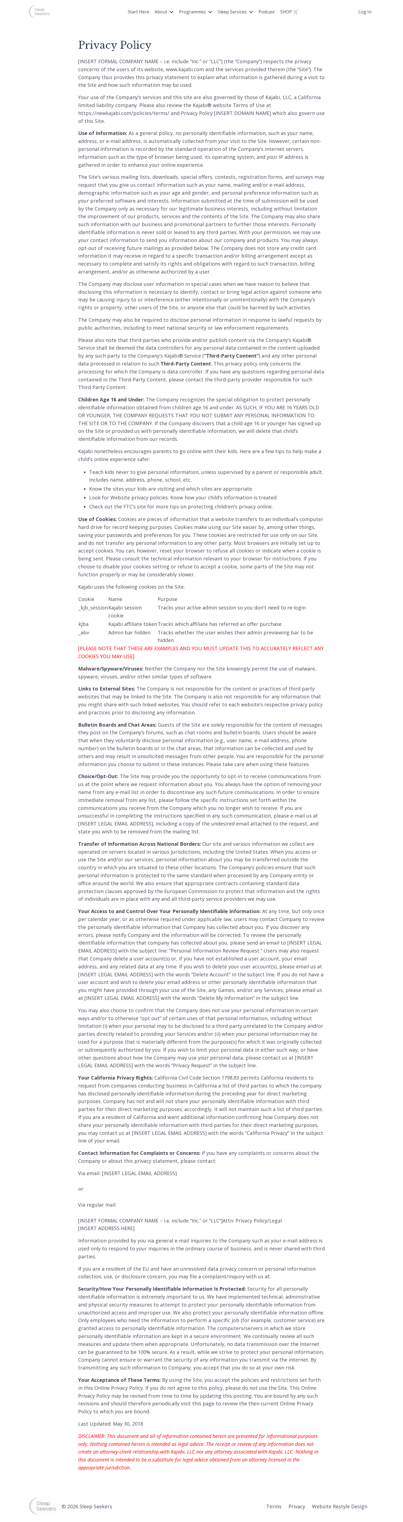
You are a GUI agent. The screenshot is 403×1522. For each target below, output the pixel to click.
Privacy (296, 1506)
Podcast (267, 12)
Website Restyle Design (339, 1506)
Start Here (138, 12)
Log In (364, 12)
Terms (274, 1506)
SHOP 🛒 (289, 12)
